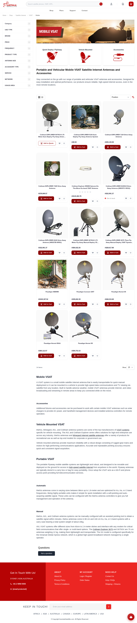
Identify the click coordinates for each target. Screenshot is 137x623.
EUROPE (77, 614)
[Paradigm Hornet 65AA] (52, 325)
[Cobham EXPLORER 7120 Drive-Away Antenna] (118, 117)
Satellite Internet (21, 15)
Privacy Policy (59, 580)
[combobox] (64, 4)
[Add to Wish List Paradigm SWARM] (60, 304)
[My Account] (111, 4)
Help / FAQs (110, 580)
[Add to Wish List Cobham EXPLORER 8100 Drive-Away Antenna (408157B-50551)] (60, 253)
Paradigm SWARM (52, 292)
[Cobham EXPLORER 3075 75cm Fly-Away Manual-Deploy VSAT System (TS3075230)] (118, 222)
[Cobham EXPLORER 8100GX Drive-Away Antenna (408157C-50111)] (118, 168)
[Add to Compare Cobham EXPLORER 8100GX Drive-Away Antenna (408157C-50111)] (131, 198)
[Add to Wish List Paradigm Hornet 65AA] (60, 356)
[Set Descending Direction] (133, 97)
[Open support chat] (130, 616)
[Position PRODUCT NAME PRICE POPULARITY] (120, 97)
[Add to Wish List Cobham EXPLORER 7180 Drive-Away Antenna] (60, 199)
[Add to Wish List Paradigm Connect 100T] (93, 304)
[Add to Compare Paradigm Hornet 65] (131, 304)
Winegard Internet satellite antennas (88, 435)
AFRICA (36, 614)
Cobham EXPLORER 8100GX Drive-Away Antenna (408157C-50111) (118, 187)
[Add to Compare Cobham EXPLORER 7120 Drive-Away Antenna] (131, 147)
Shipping (108, 584)
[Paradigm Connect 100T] (85, 274)
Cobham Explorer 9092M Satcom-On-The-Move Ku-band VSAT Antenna (85, 187)
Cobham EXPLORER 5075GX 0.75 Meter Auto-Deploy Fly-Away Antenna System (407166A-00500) (52, 136)
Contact (85, 10)
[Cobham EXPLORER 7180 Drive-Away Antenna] (52, 168)
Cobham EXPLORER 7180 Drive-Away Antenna (52, 187)
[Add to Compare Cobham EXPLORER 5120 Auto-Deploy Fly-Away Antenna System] (97, 147)
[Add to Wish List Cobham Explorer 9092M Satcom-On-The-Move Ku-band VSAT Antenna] (93, 201)
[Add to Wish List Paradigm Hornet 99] (93, 356)
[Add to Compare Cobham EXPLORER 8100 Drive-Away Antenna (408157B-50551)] (64, 253)
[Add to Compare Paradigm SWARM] (64, 304)
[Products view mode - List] (42, 97)
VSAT (31, 15)
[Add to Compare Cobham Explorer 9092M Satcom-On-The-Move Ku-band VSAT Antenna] (97, 201)
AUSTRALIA (55, 614)
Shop (51, 10)
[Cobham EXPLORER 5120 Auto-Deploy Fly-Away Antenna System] (85, 117)
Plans (61, 10)
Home (4, 15)
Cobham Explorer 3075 (103, 529)
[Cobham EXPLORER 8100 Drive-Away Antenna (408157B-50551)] (52, 222)
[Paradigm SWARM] (52, 274)
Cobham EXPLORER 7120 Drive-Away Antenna (118, 136)
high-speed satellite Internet (81, 467)
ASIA (45, 614)
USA (102, 614)
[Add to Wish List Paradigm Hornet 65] (126, 304)
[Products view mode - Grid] (39, 97)
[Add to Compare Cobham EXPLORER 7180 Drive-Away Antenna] (64, 199)
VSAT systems (123, 430)
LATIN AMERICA (90, 614)
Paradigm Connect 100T (85, 292)
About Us (58, 576)
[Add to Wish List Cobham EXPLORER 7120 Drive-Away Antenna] (126, 147)
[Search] (100, 4)
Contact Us (109, 576)
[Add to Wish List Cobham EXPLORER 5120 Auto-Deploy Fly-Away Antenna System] (93, 147)
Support (73, 10)
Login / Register (86, 576)
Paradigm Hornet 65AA (52, 343)
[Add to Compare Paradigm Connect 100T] (97, 304)
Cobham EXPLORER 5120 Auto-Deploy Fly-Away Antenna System (85, 136)
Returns (117, 584)
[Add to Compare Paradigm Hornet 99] (97, 356)
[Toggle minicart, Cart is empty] (131, 4)
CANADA (66, 614)
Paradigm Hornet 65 (118, 292)
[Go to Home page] (9, 4)
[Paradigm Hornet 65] (118, 274)
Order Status (84, 580)
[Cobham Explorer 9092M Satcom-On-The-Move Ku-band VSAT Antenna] (85, 168)
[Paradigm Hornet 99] (85, 325)
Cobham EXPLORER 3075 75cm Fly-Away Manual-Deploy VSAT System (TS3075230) (118, 241)
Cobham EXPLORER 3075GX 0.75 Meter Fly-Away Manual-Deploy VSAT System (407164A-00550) (85, 241)
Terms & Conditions (61, 584)
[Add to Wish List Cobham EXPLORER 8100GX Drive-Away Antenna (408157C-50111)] (126, 198)
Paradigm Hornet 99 (85, 343)
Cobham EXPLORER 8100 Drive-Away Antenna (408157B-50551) (52, 241)
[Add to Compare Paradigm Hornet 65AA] (64, 356)
